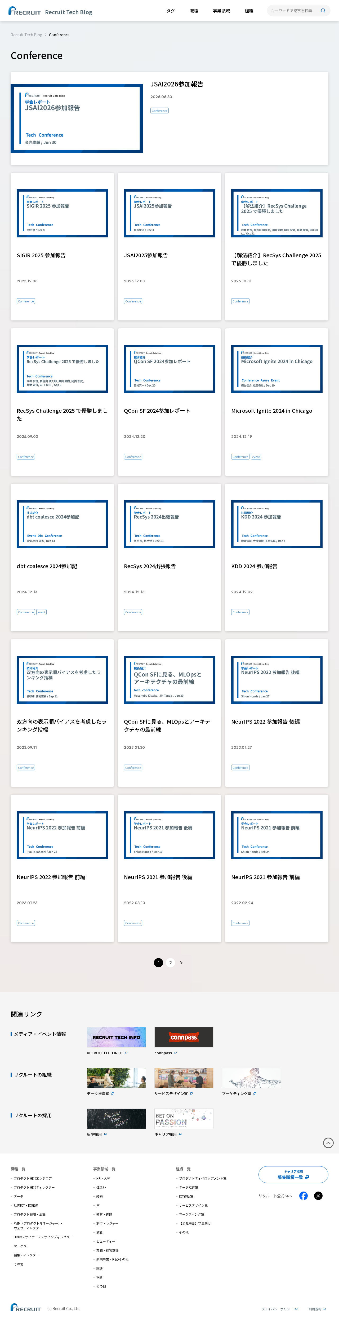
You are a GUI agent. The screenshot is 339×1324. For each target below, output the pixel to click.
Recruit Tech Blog (26, 34)
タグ (170, 10)
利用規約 (315, 1309)
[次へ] (181, 962)
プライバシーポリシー (277, 1309)
